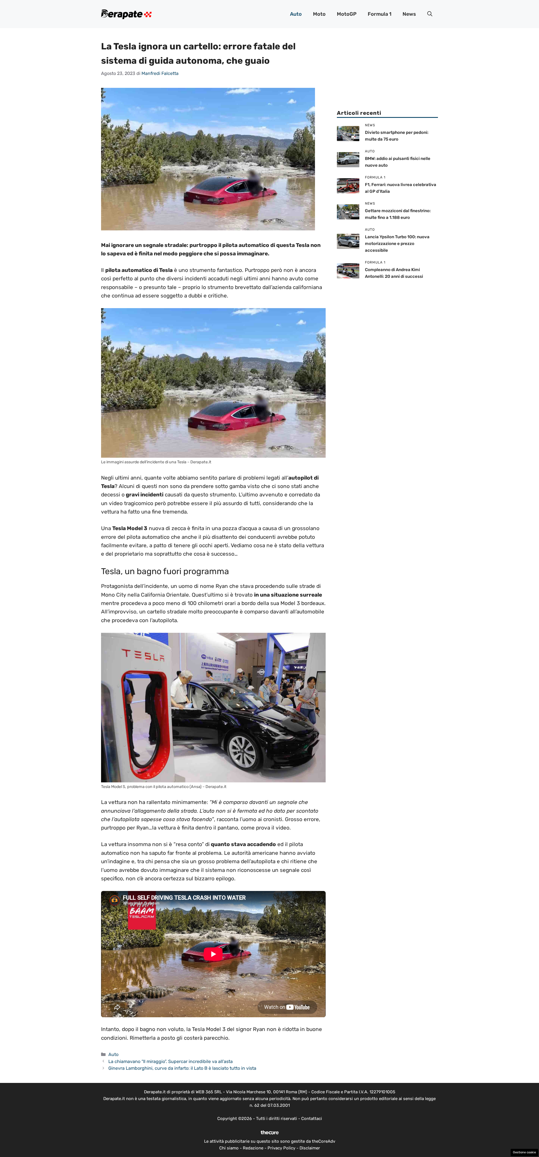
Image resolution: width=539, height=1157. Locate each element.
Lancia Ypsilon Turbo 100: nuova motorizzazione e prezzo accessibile (397, 243)
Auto (296, 14)
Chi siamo (229, 1148)
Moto (319, 14)
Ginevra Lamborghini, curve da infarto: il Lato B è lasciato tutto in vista (182, 1068)
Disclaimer (310, 1148)
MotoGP (347, 14)
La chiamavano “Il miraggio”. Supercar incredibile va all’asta (170, 1061)
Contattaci (311, 1118)
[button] (430, 14)
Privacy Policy (281, 1148)
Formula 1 (379, 14)
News (409, 14)
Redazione (253, 1148)
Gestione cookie (524, 1152)
